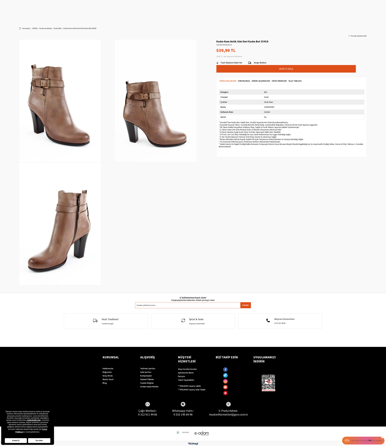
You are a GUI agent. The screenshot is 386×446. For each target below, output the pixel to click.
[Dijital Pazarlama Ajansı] (184, 433)
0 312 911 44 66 (147, 414)
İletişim (181, 376)
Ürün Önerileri (279, 81)
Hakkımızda (108, 368)
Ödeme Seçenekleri (261, 81)
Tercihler (39, 441)
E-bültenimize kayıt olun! (193, 297)
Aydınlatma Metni (186, 372)
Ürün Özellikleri (228, 81)
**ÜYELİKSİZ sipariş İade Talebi (192, 389)
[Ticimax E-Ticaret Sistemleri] (193, 443)
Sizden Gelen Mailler (149, 386)
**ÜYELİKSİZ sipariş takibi (189, 386)
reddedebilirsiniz (34, 420)
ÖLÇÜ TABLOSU (295, 81)
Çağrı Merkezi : (147, 411)
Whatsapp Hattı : (183, 411)
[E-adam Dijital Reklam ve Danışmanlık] (201, 433)
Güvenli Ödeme (147, 379)
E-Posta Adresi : (228, 411)
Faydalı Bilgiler (147, 383)
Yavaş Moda (108, 375)
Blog (105, 383)
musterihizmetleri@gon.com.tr (228, 414)
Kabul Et (15, 441)
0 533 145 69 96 (183, 414)
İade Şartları (145, 372)
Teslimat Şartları (147, 368)
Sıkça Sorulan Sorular (187, 369)
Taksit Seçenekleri (186, 380)
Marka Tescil (108, 379)
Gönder (245, 305)
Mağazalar (107, 372)
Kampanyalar (146, 375)
